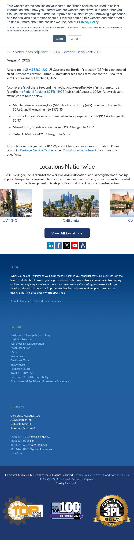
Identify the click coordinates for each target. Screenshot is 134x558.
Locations (16, 453)
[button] (5, 206)
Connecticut (33, 220)
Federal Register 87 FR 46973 (44, 91)
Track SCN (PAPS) (21, 372)
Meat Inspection (20, 347)
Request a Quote (20, 368)
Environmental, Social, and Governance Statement (39, 381)
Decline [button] (74, 38)
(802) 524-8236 (19, 440)
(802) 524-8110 (19, 436)
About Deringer (19, 300)
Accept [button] (59, 38)
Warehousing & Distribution (27, 343)
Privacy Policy (88, 21)
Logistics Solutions (21, 339)
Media (14, 351)
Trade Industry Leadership (46, 300)
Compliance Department (79, 150)
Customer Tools (19, 360)
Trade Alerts (17, 364)
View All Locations (67, 233)
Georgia (100, 220)
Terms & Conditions (104, 474)
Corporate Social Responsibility (29, 377)
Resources (16, 356)
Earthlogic (71, 483)
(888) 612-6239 (19, 444)
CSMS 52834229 (36, 69)
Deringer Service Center (36, 150)
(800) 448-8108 (19, 449)
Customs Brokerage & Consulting (30, 335)
